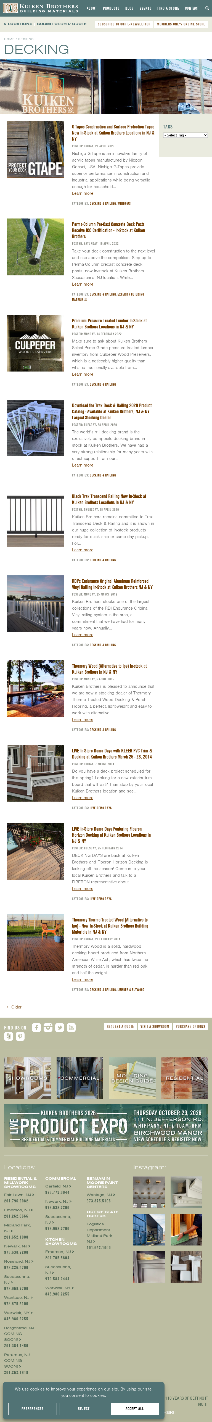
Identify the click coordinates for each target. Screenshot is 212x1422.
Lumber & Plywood (131, 989)
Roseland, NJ (17, 1261)
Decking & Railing (103, 203)
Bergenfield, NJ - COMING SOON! (20, 1334)
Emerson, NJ (17, 1210)
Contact (192, 8)
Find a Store (168, 8)
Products (111, 8)
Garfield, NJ (56, 1186)
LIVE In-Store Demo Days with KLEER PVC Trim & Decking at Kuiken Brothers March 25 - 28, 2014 (112, 753)
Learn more (82, 193)
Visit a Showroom (155, 1026)
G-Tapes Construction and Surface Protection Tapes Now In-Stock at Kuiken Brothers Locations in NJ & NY (113, 132)
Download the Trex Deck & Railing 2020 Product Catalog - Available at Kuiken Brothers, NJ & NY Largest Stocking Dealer (112, 411)
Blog (129, 8)
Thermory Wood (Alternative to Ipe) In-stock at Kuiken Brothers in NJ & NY (109, 668)
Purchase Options (190, 1026)
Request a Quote (120, 1026)
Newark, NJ (15, 1246)
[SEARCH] (207, 8)
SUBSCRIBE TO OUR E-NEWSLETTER (124, 24)
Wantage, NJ (17, 1297)
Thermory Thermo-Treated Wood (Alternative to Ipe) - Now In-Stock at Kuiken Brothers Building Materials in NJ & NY (110, 925)
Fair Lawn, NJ (17, 1194)
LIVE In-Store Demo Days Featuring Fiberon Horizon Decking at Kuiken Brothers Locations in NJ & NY (111, 834)
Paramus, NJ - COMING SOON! (18, 1360)
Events (146, 8)
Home (9, 39)
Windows (124, 203)
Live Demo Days (101, 807)
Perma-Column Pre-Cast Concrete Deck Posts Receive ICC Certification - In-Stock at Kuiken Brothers (108, 230)
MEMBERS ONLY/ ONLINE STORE (181, 24)
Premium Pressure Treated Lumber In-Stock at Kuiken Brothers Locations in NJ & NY (109, 323)
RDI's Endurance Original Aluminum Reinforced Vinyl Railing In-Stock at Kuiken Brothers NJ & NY (112, 584)
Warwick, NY (17, 1312)
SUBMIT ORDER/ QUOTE (62, 24)
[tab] (91, 8)
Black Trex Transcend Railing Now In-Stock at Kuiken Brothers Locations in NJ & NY (109, 499)
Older (14, 1007)
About (92, 8)
